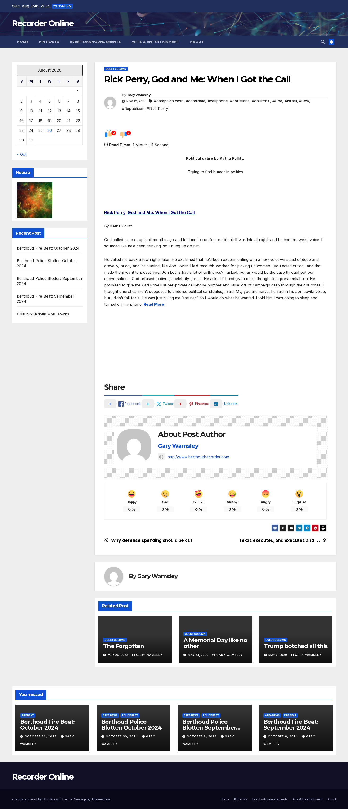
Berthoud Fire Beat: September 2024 (290, 724)
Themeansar (100, 799)
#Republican (133, 108)
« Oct (21, 154)
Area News (110, 715)
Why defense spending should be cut (151, 540)
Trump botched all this (296, 646)
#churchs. (261, 101)
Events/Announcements (95, 42)
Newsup (80, 799)
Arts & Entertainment (155, 42)
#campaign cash (168, 101)
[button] (323, 41)
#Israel (291, 101)
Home (22, 42)
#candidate (195, 101)
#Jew (304, 101)
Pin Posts (49, 42)
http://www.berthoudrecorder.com (198, 456)
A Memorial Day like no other (215, 643)
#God (277, 101)
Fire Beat (28, 715)
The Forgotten (123, 646)
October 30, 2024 (41, 736)
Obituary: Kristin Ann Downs (43, 314)
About (197, 42)
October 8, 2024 (202, 736)
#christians (240, 101)
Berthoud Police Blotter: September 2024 (209, 727)
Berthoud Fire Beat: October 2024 (48, 248)
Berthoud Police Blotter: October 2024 (131, 724)
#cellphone (218, 101)
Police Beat (130, 715)
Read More (154, 304)
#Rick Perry (157, 108)
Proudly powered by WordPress (36, 799)
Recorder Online (43, 23)
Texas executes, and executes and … (279, 540)
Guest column (116, 69)
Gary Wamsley (139, 95)
